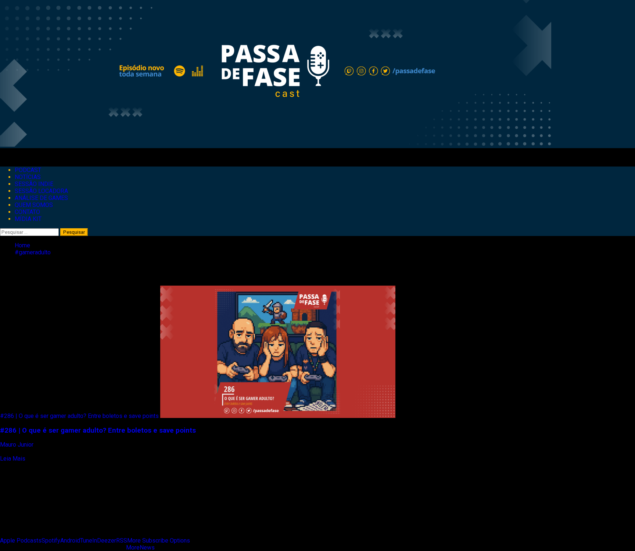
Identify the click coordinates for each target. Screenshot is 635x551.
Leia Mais (12, 458)
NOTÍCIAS (28, 176)
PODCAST (28, 170)
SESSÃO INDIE (34, 183)
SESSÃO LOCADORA (41, 190)
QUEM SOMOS (34, 204)
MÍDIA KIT (28, 218)
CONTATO (27, 211)
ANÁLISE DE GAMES (41, 197)
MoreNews (140, 547)
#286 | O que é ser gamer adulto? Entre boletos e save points (79, 415)
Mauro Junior (17, 444)
